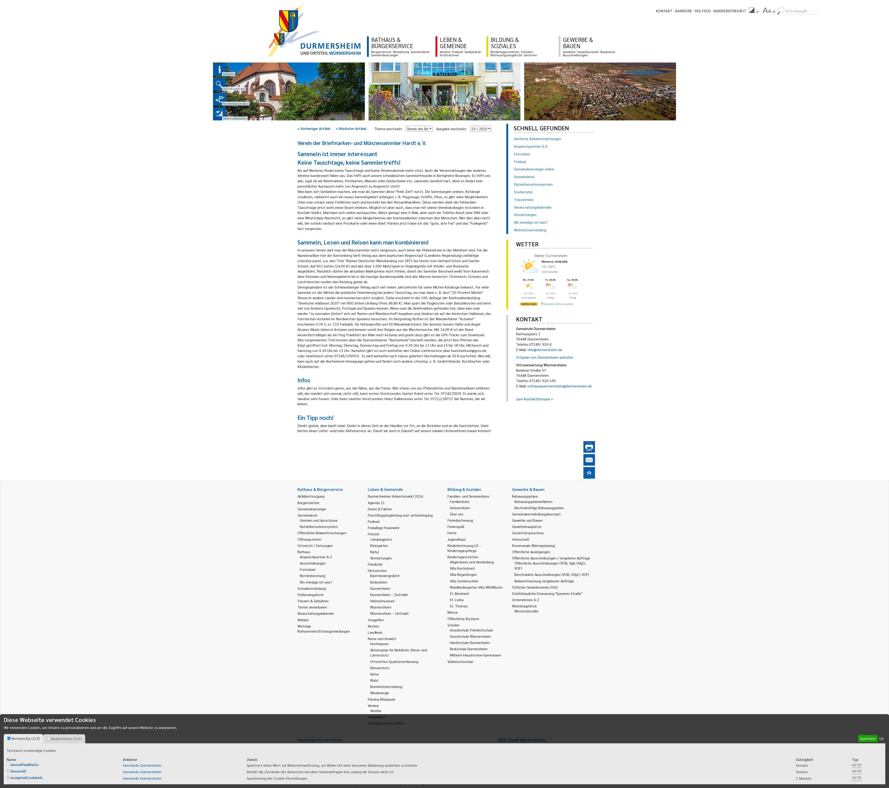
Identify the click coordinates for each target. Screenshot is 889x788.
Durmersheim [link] (380, 588)
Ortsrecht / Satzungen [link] (315, 545)
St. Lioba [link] (456, 599)
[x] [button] (881, 738)
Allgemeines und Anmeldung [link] (472, 561)
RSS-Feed (703, 10)
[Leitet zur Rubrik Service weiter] (219, 99)
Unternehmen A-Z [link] (525, 599)
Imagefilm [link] (376, 619)
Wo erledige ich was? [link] (316, 582)
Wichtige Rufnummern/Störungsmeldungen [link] (323, 629)
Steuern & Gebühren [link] (313, 600)
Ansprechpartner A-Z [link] (316, 556)
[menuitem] (753, 11)
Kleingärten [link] (379, 545)
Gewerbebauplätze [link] (527, 526)
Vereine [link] (375, 710)
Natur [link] (374, 551)
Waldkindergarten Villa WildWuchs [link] (476, 587)
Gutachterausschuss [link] (528, 532)
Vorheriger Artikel (313, 128)
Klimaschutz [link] (379, 667)
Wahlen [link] (303, 619)
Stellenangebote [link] (310, 594)
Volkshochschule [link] (460, 661)
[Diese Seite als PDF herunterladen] (589, 451)
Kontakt (664, 10)
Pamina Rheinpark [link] (381, 699)
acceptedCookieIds (26, 777)
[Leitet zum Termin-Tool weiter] (219, 113)
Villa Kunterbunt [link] (462, 568)
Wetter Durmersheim (550, 255)
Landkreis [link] (375, 632)
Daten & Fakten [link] (380, 508)
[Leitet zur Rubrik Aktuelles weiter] (219, 69)
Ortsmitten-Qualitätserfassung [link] (394, 661)
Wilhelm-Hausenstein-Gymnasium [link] (475, 655)
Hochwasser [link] (379, 643)
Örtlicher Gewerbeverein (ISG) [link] (535, 587)
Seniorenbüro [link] (460, 507)
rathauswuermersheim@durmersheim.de (560, 385)
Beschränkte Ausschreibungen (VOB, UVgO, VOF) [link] (551, 574)
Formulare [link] (308, 569)
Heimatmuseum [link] (382, 600)
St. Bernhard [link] (459, 593)
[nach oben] (589, 477)
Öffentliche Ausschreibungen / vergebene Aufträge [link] (551, 558)
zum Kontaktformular (533, 398)
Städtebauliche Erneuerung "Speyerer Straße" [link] (547, 593)
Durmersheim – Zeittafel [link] (389, 594)
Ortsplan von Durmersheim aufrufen (544, 357)
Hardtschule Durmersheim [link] (470, 642)
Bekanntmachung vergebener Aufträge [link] (544, 580)
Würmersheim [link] (380, 607)
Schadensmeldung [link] (311, 588)
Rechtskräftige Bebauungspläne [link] (539, 507)
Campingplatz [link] (381, 539)
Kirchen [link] (373, 626)
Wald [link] (374, 680)
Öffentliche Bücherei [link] (463, 618)
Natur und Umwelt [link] (382, 638)
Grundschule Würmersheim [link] (470, 636)
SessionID (18, 771)
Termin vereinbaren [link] (312, 607)
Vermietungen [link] (381, 558)
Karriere (683, 10)
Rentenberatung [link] (312, 575)
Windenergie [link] (379, 692)
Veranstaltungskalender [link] (315, 613)
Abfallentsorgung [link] (310, 496)
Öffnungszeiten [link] (309, 539)
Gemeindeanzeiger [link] (311, 508)
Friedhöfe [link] (375, 564)
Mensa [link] (452, 612)
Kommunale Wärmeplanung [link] (533, 545)
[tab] (23, 738)
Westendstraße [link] (526, 611)
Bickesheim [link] (378, 582)
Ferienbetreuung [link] (460, 520)
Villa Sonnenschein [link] (464, 580)
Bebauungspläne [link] (525, 496)
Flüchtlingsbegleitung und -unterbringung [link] (400, 515)
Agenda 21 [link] (376, 502)
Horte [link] (452, 532)
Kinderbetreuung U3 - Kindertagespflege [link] (464, 548)
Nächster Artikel (351, 128)
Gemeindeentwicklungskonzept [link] (536, 514)
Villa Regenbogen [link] (463, 574)
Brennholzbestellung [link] (386, 686)
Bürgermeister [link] (308, 502)
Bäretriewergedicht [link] (385, 575)
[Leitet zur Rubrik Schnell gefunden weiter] (219, 84)
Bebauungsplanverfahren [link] (533, 501)
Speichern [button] (868, 738)
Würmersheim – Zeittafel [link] (389, 613)
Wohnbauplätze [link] (524, 605)
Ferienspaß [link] (456, 526)
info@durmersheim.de (545, 349)
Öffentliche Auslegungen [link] (531, 551)
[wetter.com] (529, 305)
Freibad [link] (373, 521)
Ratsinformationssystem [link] (319, 526)
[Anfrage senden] (589, 464)
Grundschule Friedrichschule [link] (471, 630)
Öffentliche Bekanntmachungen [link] (321, 532)
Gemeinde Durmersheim (142, 765)
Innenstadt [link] (520, 539)
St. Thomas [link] (459, 605)
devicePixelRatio (24, 764)
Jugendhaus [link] (457, 539)
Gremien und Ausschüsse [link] (319, 520)
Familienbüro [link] (460, 501)
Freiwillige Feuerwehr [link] (384, 527)
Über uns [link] (456, 514)
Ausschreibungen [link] (313, 563)
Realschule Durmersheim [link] (469, 648)
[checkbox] (8, 738)
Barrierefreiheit (730, 10)
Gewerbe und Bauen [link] (527, 520)
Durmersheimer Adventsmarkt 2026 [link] (395, 496)
